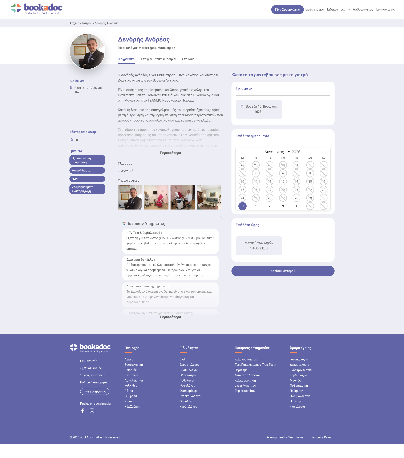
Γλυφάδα (131, 396)
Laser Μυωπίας (245, 385)
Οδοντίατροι (188, 375)
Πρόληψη (296, 401)
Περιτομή (241, 370)
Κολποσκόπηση (245, 380)
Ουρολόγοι (187, 401)
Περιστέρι (131, 375)
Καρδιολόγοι (188, 406)
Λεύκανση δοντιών (247, 375)
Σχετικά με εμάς (91, 368)
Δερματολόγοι (189, 364)
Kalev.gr (329, 437)
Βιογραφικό (126, 59)
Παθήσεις (296, 390)
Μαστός (295, 380)
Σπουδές (188, 59)
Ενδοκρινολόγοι (190, 396)
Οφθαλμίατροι (189, 390)
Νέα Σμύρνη (132, 406)
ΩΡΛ (182, 359)
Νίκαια (129, 401)
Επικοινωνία (88, 361)
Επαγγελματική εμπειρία (158, 59)
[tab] (126, 59)
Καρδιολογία (298, 375)
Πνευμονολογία (300, 396)
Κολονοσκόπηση (246, 359)
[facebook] (82, 410)
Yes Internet (296, 437)
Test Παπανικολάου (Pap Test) (255, 364)
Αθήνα (129, 359)
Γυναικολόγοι (189, 370)
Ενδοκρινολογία (301, 370)
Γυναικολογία (299, 359)
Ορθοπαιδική (299, 385)
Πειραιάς (131, 370)
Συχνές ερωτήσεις (92, 375)
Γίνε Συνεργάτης (95, 391)
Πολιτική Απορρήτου (94, 382)
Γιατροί (87, 23)
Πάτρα (129, 390)
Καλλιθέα (131, 385)
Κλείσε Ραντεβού (283, 271)
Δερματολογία (299, 364)
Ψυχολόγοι (187, 385)
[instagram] (92, 410)
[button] (348, 9)
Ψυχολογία (297, 406)
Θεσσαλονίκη (134, 364)
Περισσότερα (170, 153)
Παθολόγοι (187, 380)
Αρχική (74, 23)
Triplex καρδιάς (245, 390)
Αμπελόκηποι (134, 380)
